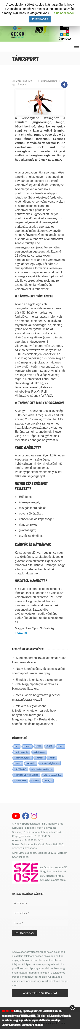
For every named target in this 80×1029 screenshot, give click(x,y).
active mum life (22, 752)
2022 (49, 746)
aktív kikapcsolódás (52, 775)
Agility (52, 758)
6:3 (17, 746)
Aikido (18, 763)
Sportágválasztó (49, 81)
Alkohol (35, 780)
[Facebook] (64, 82)
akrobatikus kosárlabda (42, 769)
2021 (39, 746)
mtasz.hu (21, 632)
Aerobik (40, 758)
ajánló (31, 763)
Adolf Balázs (39, 752)
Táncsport (21, 84)
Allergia (48, 780)
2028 (61, 746)
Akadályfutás (50, 763)
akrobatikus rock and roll (27, 775)
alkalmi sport (21, 781)
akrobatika (21, 769)
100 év (28, 746)
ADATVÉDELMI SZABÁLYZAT (40, 993)
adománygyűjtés (23, 758)
